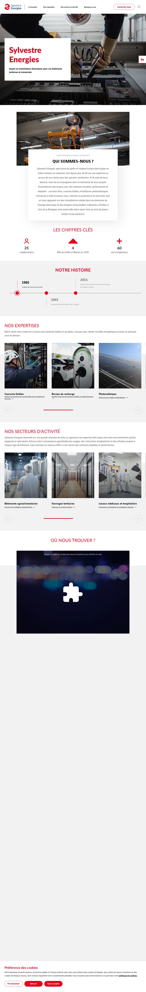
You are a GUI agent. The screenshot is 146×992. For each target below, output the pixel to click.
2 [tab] (58, 518)
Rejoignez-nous (90, 7)
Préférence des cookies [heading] (21, 967)
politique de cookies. (128, 975)
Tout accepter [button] (53, 983)
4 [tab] (117, 518)
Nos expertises (48, 7)
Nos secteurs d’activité (69, 7)
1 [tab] (29, 518)
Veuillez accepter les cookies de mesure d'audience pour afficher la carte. (73, 554)
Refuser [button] (33, 983)
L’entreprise (32, 7)
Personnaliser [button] (14, 983)
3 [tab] (88, 518)
